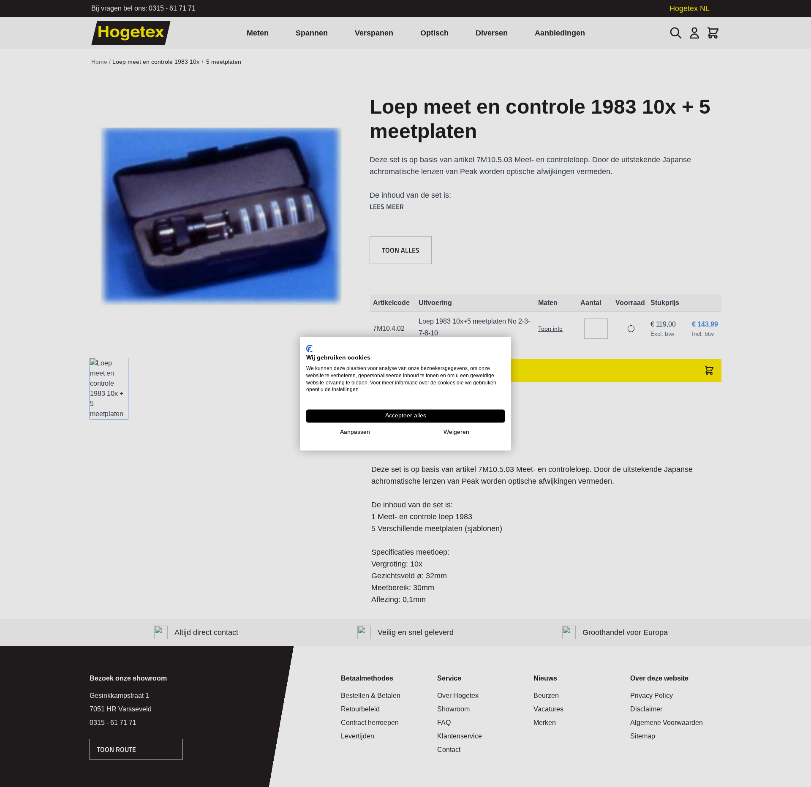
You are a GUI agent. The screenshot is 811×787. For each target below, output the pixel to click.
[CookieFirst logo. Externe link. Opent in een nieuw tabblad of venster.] (309, 348)
